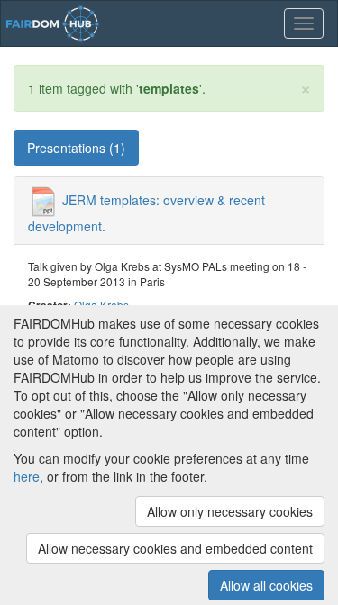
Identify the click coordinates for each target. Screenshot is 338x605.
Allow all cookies (266, 585)
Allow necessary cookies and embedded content (175, 548)
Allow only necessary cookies (230, 511)
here (27, 476)
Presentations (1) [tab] (76, 148)
